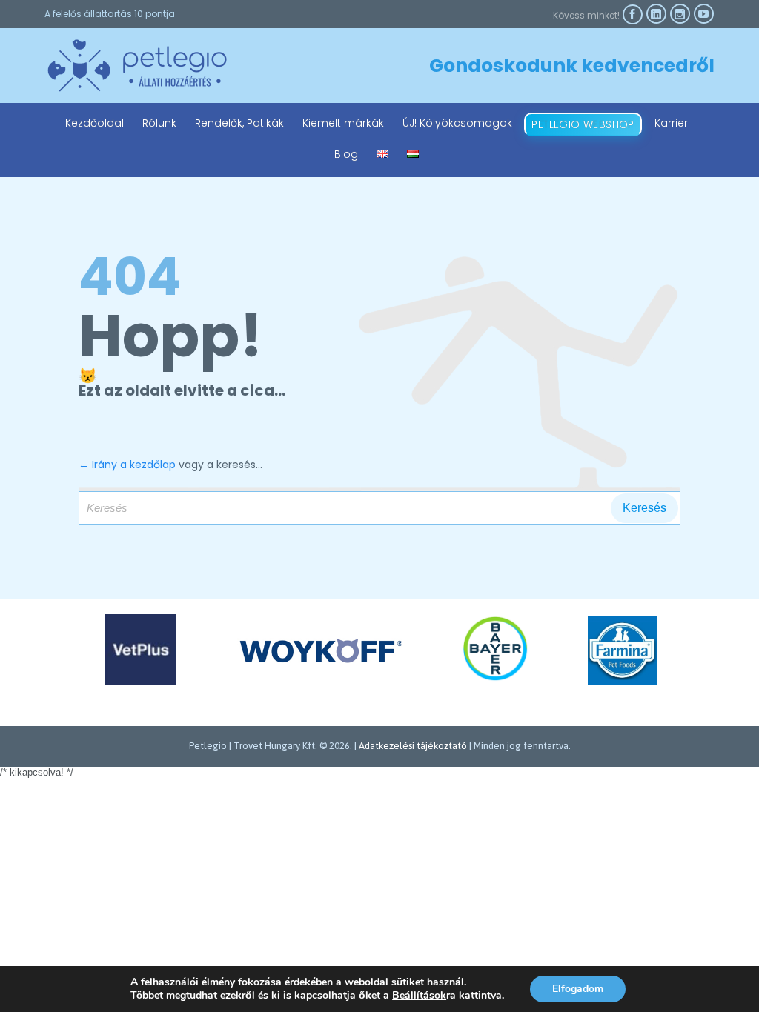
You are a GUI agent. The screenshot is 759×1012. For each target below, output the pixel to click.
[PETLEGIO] (137, 66)
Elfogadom (577, 989)
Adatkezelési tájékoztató (413, 745)
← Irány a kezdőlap (127, 464)
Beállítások (419, 995)
